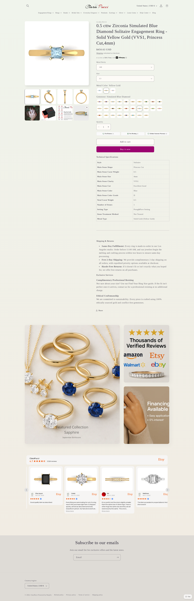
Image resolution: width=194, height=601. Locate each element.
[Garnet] (153, 102)
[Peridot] (119, 109)
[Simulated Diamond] (146, 109)
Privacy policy (71, 595)
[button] (28, 6)
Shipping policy (97, 595)
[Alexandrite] (99, 102)
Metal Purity (101, 62)
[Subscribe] (118, 557)
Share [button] (100, 310)
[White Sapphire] (139, 115)
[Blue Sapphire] (126, 102)
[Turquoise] (133, 115)
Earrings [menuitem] (112, 13)
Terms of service (84, 595)
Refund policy (59, 595)
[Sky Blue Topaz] (113, 115)
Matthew (144, 493)
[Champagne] (133, 102)
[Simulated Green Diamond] (153, 109)
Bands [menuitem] (65, 13)
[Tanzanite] (126, 115)
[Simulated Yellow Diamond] (106, 115)
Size (98, 73)
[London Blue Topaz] (159, 102)
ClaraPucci (34, 595)
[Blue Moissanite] (119, 102)
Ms (106, 493)
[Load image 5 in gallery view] (32, 113)
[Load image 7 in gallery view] (64, 113)
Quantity (99, 122)
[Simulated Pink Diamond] (159, 109)
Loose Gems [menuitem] (131, 13)
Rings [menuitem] (57, 13)
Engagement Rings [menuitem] (45, 13)
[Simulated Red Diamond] (99, 115)
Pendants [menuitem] (104, 13)
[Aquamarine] (113, 102)
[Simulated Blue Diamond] (139, 109)
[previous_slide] (26, 490)
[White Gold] (99, 91)
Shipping (99, 53)
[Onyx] (113, 109)
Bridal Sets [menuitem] (76, 13)
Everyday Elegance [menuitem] (90, 13)
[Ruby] (133, 109)
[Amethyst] (106, 102)
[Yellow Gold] (106, 91)
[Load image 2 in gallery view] (48, 96)
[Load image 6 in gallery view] (48, 113)
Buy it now (125, 149)
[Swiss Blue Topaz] (119, 115)
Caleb (71, 493)
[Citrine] (139, 102)
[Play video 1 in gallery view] (81, 113)
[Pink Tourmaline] (126, 109)
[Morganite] (106, 109)
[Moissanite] (99, 109)
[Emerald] (146, 102)
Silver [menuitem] (121, 13)
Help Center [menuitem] (144, 13)
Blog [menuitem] (154, 13)
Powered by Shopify (45, 595)
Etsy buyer (37, 493)
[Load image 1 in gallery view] (32, 96)
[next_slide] (168, 490)
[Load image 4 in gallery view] (81, 96)
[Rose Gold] (113, 91)
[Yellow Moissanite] (146, 115)
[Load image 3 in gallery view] (64, 96)
